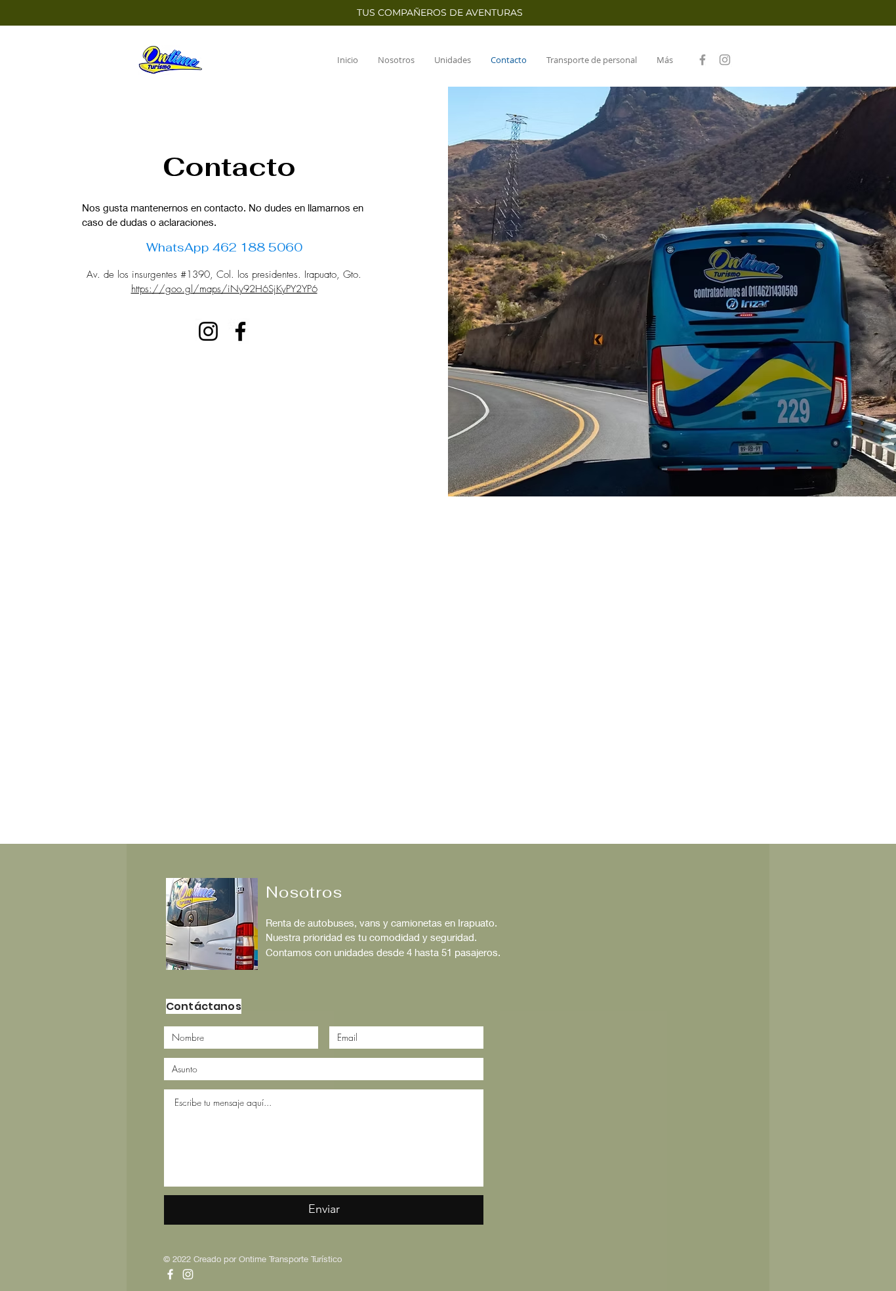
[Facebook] (702, 60)
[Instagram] (725, 60)
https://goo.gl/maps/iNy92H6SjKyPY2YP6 (224, 288)
